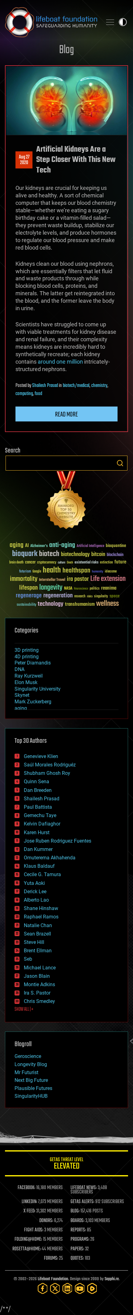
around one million (60, 361)
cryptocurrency (46, 563)
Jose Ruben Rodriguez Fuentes (57, 841)
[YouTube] (80, 1288)
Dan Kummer (38, 849)
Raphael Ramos (41, 917)
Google (36, 572)
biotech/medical (76, 386)
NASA (68, 588)
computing (24, 394)
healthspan (76, 571)
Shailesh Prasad (45, 386)
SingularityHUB (31, 1096)
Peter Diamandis (33, 663)
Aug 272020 (24, 160)
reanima (108, 588)
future (120, 562)
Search (120, 463)
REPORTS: (78, 1230)
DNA (19, 669)
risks (89, 596)
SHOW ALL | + (24, 1009)
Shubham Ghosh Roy (47, 773)
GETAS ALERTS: (82, 1202)
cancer (30, 562)
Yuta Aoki (34, 883)
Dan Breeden (38, 790)
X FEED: (29, 1211)
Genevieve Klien (41, 756)
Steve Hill (34, 942)
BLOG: (75, 1211)
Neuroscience (81, 589)
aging (17, 545)
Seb (28, 959)
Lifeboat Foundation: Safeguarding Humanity (51, 22)
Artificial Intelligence (90, 546)
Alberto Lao (36, 900)
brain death (16, 563)
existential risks (86, 562)
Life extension (108, 579)
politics (95, 589)
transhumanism (80, 604)
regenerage (29, 595)
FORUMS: (51, 1258)
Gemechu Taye (40, 815)
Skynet (22, 695)
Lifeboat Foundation (53, 1279)
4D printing (27, 657)
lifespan (28, 587)
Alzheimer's (39, 546)
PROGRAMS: (80, 1239)
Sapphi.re (112, 1279)
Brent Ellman (38, 951)
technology (50, 604)
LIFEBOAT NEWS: (84, 1188)
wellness (107, 604)
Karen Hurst (36, 832)
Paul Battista (38, 807)
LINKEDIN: (29, 1202)
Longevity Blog (31, 1064)
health (52, 570)
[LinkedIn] (67, 1288)
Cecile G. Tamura (42, 874)
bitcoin (98, 554)
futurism (25, 572)
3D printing (27, 650)
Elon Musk (26, 682)
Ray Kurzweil (29, 676)
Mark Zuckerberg (33, 702)
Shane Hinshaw (41, 908)
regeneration (58, 595)
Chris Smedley (39, 1001)
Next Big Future (31, 1080)
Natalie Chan (38, 925)
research (79, 597)
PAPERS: (77, 1249)
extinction (106, 563)
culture (61, 562)
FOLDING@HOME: (28, 1239)
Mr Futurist (26, 1072)
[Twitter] (55, 1288)
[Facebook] (43, 1288)
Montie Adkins (39, 984)
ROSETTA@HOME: (26, 1249)
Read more (66, 414)
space (114, 596)
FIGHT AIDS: (33, 1230)
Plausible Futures (33, 1088)
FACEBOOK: (26, 1188)
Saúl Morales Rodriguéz (50, 765)
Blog (66, 50)
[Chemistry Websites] (66, 501)
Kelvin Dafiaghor (42, 824)
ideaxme (111, 572)
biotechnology (75, 554)
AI (27, 546)
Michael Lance (40, 968)
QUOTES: (77, 1258)
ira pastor (78, 579)
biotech (49, 554)
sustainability (26, 605)
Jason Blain (37, 976)
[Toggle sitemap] (110, 22)
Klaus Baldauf (39, 866)
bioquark (24, 554)
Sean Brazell (37, 934)
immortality (23, 579)
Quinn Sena (36, 781)
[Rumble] (92, 1288)
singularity (101, 597)
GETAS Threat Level (66, 1164)
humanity (97, 572)
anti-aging (62, 545)
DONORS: (46, 1221)
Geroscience (28, 1056)
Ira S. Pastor (37, 993)
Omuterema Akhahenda (49, 858)
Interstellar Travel (52, 580)
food (38, 394)
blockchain (115, 555)
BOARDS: (77, 1221)
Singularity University (38, 689)
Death (70, 562)
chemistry (99, 386)
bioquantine (116, 545)
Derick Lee (35, 891)
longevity (50, 588)
